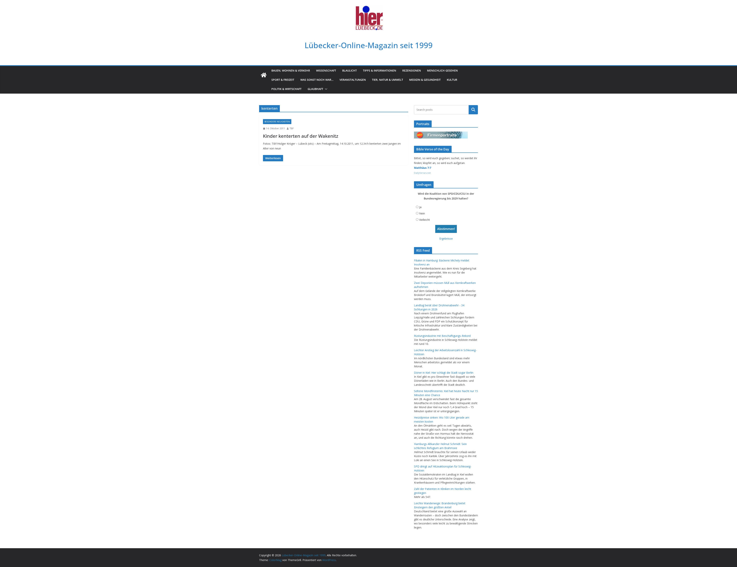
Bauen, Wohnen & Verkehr (290, 70)
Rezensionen (411, 70)
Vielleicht (424, 220)
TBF (292, 128)
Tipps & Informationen (379, 70)
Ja (420, 207)
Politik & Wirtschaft (286, 89)
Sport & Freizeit (282, 80)
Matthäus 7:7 (422, 168)
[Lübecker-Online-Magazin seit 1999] (263, 75)
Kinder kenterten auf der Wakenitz (300, 136)
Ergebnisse (446, 238)
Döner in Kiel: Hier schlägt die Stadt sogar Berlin (443, 372)
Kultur (452, 80)
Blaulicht (349, 70)
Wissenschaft (326, 70)
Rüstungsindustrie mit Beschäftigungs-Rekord (442, 336)
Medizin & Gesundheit (425, 80)
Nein (422, 213)
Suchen (473, 110)
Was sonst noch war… (316, 80)
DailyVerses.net (422, 173)
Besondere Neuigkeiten (277, 121)
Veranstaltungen (353, 80)
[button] (325, 89)
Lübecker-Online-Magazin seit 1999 (369, 45)
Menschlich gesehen (442, 70)
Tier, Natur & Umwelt (387, 80)
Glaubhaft (315, 89)
